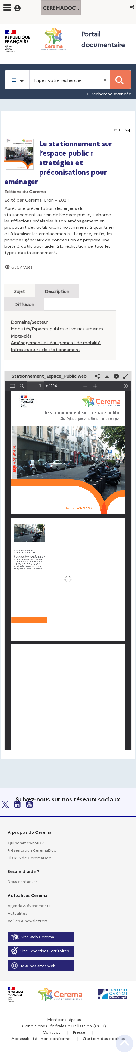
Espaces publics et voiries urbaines (67, 328)
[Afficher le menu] (7, 7)
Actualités (17, 913)
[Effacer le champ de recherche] (105, 79)
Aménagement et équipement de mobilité (56, 342)
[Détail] (116, 376)
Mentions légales (64, 1019)
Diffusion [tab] (24, 304)
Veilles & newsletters (28, 920)
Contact (51, 1032)
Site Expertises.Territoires (44, 950)
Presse (79, 1032)
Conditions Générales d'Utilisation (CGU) (64, 1025)
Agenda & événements (29, 905)
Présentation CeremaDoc (32, 850)
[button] (132, 7)
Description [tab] (57, 291)
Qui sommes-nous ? (26, 842)
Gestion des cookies (104, 1038)
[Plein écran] (125, 376)
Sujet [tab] (19, 291)
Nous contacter (22, 881)
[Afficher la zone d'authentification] (21, 7)
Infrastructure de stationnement (45, 349)
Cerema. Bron (39, 200)
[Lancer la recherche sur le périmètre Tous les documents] (120, 79)
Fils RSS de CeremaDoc (29, 857)
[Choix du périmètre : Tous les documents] (17, 79)
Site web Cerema (37, 936)
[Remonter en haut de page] (124, 1043)
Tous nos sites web (38, 965)
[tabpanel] (68, 435)
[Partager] (97, 376)
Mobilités (20, 328)
